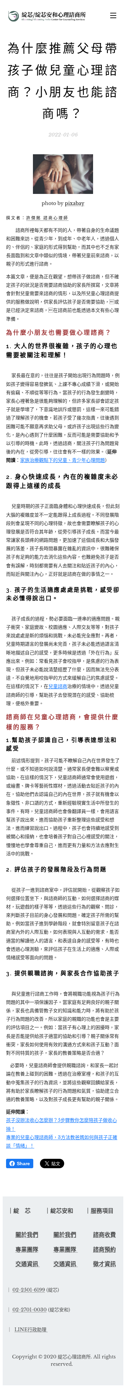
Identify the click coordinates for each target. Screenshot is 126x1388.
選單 (113, 15)
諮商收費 (104, 1234)
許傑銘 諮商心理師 (47, 218)
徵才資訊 (104, 1264)
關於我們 (26, 1234)
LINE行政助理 (30, 1329)
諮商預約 (104, 1249)
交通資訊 (27, 1264)
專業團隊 (26, 1249)
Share (23, 1163)
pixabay (74, 203)
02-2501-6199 (28, 1290)
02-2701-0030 (29, 1310)
